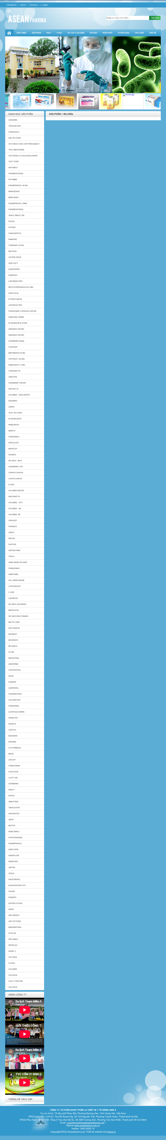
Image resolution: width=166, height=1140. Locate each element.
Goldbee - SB (14, 508)
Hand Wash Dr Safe (17, 562)
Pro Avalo (13, 939)
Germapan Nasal (16, 341)
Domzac (12, 455)
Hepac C (12, 951)
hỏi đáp (93, 33)
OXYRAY (12, 227)
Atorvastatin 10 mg (17, 323)
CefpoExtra (14, 670)
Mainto (11, 431)
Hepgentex (13, 814)
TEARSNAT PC (14, 371)
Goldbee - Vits (15, 502)
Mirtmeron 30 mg (16, 353)
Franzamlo (13, 437)
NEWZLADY (13, 861)
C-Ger (11, 592)
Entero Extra (15, 903)
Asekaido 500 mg (16, 329)
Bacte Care (14, 622)
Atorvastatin (14, 419)
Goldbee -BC (14, 514)
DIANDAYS (12, 275)
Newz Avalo (13, 831)
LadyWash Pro (15, 281)
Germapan (13, 784)
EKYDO (11, 221)
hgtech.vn (111, 1132)
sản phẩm (36, 33)
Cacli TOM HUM (15, 981)
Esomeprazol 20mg (17, 203)
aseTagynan (14, 550)
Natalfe (12, 724)
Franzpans (13, 706)
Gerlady (12, 520)
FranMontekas (15, 173)
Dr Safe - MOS (15, 461)
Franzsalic (13, 132)
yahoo (23, 5)
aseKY (11, 909)
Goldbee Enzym (16, 491)
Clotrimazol (14, 748)
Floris (11, 963)
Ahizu (11, 676)
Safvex (11, 867)
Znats (11, 532)
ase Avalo (13, 167)
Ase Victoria (14, 138)
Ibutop (11, 826)
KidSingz (12, 634)
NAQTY (11, 790)
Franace (12, 526)
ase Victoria (14, 921)
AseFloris (13, 849)
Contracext (14, 586)
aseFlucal (13, 293)
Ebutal (11, 538)
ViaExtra (12, 377)
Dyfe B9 (12, 933)
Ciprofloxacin (15, 473)
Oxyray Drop (14, 257)
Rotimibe (12, 179)
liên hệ (152, 33)
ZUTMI (11, 652)
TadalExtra (14, 808)
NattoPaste (14, 628)
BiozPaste (13, 640)
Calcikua (12, 975)
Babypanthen (14, 927)
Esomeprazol (15, 843)
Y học (59, 33)
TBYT (48, 33)
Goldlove (13, 772)
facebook (12, 5)
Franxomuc (14, 568)
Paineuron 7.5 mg (16, 365)
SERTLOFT (13, 263)
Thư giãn (139, 33)
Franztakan (14, 766)
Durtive (12, 544)
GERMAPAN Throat (17, 383)
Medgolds (13, 610)
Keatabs (12, 742)
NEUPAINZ (12, 401)
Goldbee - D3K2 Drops (19, 395)
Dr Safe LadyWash (17, 604)
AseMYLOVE (13, 855)
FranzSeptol (14, 233)
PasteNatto (14, 496)
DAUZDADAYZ (14, 879)
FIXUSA (11, 891)
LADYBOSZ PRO (15, 305)
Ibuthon (12, 251)
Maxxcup (12, 449)
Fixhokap (12, 347)
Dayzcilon (13, 443)
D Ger (11, 485)
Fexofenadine (15, 837)
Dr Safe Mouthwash (18, 616)
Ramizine (12, 239)
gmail (45, 5)
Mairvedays (14, 191)
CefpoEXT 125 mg (16, 359)
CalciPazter (14, 700)
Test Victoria (15, 413)
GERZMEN (12, 120)
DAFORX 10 (13, 389)
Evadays (12, 897)
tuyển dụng (124, 33)
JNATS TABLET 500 (16, 215)
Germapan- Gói (15, 467)
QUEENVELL (13, 688)
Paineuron (13, 425)
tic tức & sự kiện (75, 33)
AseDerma (13, 664)
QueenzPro (14, 269)
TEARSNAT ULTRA (16, 245)
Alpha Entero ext (17, 885)
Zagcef (12, 760)
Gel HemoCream (16, 580)
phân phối (107, 33)
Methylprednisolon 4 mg (20, 287)
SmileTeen (13, 802)
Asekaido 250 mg (16, 335)
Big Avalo (12, 646)
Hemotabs (13, 574)
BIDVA (10, 754)
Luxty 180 (13, 778)
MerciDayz (13, 197)
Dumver (12, 682)
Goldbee (12, 969)
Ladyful (12, 730)
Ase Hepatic (14, 915)
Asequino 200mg (16, 317)
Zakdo (11, 407)
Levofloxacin (15, 479)
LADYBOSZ (13, 598)
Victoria (12, 957)
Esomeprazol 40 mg (18, 185)
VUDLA (11, 873)
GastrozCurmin (16, 712)
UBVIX (11, 820)
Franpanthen (15, 694)
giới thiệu (21, 33)
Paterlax (12, 945)
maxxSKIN (12, 736)
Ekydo (11, 796)
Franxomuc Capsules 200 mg (22, 311)
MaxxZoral (13, 658)
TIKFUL (11, 556)
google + (34, 5)
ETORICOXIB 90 (15, 299)
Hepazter (13, 718)
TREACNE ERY (14, 126)
